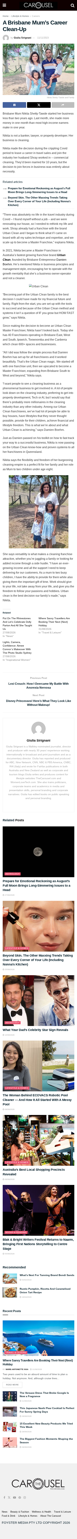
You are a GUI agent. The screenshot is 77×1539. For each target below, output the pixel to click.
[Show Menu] (4, 5)
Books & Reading (16, 1232)
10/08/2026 (9, 1035)
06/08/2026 (9, 1179)
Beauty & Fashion (19, 1511)
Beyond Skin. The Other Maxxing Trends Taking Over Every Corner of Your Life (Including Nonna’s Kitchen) (39, 201)
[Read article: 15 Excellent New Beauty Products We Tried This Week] (10, 1427)
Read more (14, 1384)
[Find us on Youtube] (14, 1497)
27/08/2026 (9, 895)
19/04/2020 (26, 1297)
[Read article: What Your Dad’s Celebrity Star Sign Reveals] (38, 1000)
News (5, 1511)
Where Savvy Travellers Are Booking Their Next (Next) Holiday (54, 622)
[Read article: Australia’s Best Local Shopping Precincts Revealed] (38, 1140)
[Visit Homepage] (38, 5)
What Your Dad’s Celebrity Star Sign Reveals (35, 1030)
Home (6, 16)
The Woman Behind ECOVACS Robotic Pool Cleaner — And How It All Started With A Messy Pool (37, 1099)
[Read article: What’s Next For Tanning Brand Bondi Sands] (10, 1279)
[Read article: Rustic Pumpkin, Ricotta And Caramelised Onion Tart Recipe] (10, 1292)
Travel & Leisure (16, 1352)
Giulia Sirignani (22, 37)
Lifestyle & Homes (20, 16)
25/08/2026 (9, 969)
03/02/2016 (26, 1280)
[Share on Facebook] (14, 105)
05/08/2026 (9, 1254)
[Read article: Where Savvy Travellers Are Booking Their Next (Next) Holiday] (38, 1338)
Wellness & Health (41, 1511)
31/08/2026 (37, 1369)
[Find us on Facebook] (4, 1497)
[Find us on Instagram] (24, 1497)
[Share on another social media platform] (63, 105)
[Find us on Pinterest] (19, 1497)
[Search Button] (72, 5)
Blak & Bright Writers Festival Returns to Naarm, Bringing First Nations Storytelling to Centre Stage (38, 1244)
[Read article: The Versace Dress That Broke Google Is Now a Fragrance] (10, 1396)
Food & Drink (8, 1515)
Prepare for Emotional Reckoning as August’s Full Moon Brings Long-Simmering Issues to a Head (36, 885)
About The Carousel (50, 1515)
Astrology (13, 874)
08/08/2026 (9, 1109)
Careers (36, 16)
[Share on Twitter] (38, 105)
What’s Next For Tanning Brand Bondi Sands (47, 1275)
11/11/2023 (43, 37)
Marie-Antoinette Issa (17, 1369)
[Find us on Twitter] (9, 1497)
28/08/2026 (26, 1416)
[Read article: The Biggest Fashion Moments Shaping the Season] (10, 1442)
